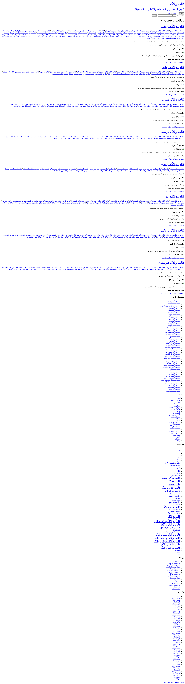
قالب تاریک (160, 33)
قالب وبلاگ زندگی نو (173, 326)
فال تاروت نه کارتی (174, 572)
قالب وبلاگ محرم (174, 374)
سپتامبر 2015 (176, 620)
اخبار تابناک (176, 404)
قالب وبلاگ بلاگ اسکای (28, 34)
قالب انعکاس (123, 104)
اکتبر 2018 (177, 602)
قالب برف (36, 31)
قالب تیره (145, 33)
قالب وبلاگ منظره (174, 337)
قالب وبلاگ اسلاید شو (94, 34)
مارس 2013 (176, 660)
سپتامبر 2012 (176, 671)
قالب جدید (137, 33)
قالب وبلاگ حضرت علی (172, 356)
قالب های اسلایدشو (147, 34)
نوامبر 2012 (176, 668)
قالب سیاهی (24, 33)
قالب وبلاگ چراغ (89, 170)
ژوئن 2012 (177, 677)
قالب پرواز (74, 201)
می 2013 (177, 657)
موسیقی (177, 439)
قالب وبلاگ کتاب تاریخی (172, 347)
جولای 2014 (176, 640)
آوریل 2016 (176, 611)
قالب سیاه (32, 33)
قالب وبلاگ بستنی (174, 339)
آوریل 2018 (176, 605)
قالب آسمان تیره (122, 267)
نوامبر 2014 (176, 635)
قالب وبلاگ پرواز (173, 196)
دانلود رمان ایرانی (174, 415)
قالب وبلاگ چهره (89, 138)
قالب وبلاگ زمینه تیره (24, 203)
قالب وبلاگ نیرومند (174, 312)
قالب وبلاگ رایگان (95, 36)
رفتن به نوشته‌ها (173, 13)
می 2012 (177, 679)
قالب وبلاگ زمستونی (26, 36)
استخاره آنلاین (176, 589)
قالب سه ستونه (42, 33)
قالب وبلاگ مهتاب (172, 99)
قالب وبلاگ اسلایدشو (66, 34)
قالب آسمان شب (122, 235)
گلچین (178, 437)
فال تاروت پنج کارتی (173, 568)
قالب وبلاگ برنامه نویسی (172, 332)
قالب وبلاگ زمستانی (54, 36)
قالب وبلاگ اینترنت (174, 325)
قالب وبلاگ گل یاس (174, 323)
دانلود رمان (176, 413)
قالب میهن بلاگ (144, 31)
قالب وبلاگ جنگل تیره (39, 203)
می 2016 (177, 609)
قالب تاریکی (152, 33)
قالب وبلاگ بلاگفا (15, 34)
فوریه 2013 (176, 662)
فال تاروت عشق (175, 578)
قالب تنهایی (72, 72)
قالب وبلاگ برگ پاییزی (173, 345)
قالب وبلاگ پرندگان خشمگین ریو (170, 306)
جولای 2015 (176, 622)
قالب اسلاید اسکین (175, 473)
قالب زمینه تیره (7, 201)
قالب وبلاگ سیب (175, 336)
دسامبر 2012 (176, 666)
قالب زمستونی (52, 33)
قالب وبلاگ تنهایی (173, 67)
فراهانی (178, 468)
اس (179, 450)
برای (179, 453)
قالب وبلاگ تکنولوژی (173, 321)
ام (179, 452)
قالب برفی (28, 31)
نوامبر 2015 (176, 616)
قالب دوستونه (34, 72)
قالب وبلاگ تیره (131, 36)
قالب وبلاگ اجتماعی (173, 301)
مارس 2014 (176, 646)
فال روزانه (177, 581)
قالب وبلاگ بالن (135, 203)
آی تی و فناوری (175, 400)
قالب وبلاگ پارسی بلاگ (130, 74)
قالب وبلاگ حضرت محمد (172, 359)
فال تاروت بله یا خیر (174, 576)
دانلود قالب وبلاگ (126, 31)
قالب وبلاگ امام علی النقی (171, 381)
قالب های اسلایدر (159, 34)
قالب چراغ (53, 169)
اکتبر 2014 (177, 637)
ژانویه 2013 (176, 664)
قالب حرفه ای (110, 33)
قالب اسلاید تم (85, 31)
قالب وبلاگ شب (60, 106)
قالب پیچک (177, 550)
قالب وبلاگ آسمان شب (147, 237)
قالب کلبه (181, 269)
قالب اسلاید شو (74, 31)
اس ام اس (177, 406)
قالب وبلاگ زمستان (82, 36)
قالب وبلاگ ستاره (62, 237)
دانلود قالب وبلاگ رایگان (112, 31)
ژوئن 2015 (177, 624)
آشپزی (178, 398)
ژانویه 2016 (176, 613)
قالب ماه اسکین (176, 504)
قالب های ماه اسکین (175, 511)
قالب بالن (125, 201)
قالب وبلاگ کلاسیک (174, 303)
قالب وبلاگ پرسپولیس (173, 334)
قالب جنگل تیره (37, 201)
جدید (179, 457)
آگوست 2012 (176, 673)
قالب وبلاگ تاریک (155, 36)
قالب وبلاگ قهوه (175, 341)
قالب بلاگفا (165, 31)
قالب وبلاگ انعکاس (144, 106)
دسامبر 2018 (176, 598)
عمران (178, 418)
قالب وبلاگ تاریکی (172, 26)
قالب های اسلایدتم (172, 34)
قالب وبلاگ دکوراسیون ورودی (170, 380)
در (179, 467)
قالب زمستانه (82, 33)
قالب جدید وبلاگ (128, 33)
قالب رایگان (101, 33)
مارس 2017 (176, 607)
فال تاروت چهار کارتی (173, 567)
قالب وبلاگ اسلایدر (80, 34)
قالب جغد (119, 33)
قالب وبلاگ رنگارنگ (174, 315)
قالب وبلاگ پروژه (174, 385)
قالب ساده (25, 72)
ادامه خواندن (173, 62)
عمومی (178, 420)
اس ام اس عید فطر (174, 407)
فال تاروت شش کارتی (173, 570)
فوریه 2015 (176, 629)
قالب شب (17, 104)
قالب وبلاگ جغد (120, 36)
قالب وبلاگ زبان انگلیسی (172, 354)
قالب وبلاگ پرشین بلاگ (168, 36)
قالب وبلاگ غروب (174, 328)
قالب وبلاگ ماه (49, 106)
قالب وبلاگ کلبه (31, 269)
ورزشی (178, 440)
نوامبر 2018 (176, 600)
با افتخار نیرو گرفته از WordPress (174, 682)
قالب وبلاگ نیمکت (62, 74)
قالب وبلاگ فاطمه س (173, 348)
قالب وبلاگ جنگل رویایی (172, 361)
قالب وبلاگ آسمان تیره (140, 269)
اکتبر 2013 (177, 651)
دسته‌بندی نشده (175, 417)
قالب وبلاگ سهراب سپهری (171, 304)
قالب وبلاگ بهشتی (174, 314)
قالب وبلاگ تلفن (175, 369)
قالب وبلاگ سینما (174, 319)
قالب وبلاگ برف (54, 34)
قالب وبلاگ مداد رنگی (173, 391)
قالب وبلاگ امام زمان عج (172, 358)
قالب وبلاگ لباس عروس (172, 383)
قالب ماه (10, 104)
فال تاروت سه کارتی (173, 565)
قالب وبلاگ (135, 31)
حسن (178, 458)
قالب (102, 31)
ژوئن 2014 (177, 642)
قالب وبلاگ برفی (42, 34)
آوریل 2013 (176, 659)
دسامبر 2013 (176, 648)
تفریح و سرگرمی (175, 409)
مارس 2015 (176, 627)
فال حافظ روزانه (175, 583)
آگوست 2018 (176, 604)
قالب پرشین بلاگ (155, 31)
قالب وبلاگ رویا (175, 350)
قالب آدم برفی (95, 31)
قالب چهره (53, 136)
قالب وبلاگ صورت (77, 138)
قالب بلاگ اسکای (175, 31)
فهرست (181, 13)
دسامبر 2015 (176, 615)
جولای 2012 (176, 675)
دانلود (178, 411)
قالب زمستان (92, 33)
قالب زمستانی (72, 33)
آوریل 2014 (176, 644)
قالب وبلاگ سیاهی (171, 38)
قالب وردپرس (175, 433)
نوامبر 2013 (176, 649)
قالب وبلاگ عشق (174, 389)
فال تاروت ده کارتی (174, 574)
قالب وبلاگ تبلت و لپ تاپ (172, 378)
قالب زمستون (62, 33)
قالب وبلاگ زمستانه (68, 36)
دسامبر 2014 (176, 633)
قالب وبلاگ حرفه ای (107, 36)
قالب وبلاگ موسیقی (173, 317)
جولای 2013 (176, 653)
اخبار (178, 402)
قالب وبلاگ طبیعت (174, 330)
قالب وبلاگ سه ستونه (12, 36)
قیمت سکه (176, 435)
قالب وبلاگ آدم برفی (108, 34)
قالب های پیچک (179, 74)
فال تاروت (177, 579)
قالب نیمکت (7, 72)
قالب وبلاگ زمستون (40, 36)
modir (148, 38)
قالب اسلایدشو (45, 31)
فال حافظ (177, 587)
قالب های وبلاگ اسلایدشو (132, 34)
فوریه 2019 (176, 596)
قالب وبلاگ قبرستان (171, 262)
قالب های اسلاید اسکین (174, 509)
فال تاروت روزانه (174, 585)
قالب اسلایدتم (64, 31)
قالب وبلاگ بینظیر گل (173, 363)
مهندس (178, 552)
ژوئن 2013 (177, 655)
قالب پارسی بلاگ (102, 72)
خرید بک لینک (176, 561)
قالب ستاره (14, 235)
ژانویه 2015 (176, 631)
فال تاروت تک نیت (174, 563)
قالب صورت (18, 136)
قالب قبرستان (6, 267)
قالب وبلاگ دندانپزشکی (173, 352)
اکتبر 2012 (177, 670)
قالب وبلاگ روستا (174, 372)
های (179, 554)
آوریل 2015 (176, 626)
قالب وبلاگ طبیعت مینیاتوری (171, 365)
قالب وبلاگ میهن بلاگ (157, 38)
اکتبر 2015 (177, 618)
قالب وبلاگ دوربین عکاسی (171, 367)
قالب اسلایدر (55, 31)
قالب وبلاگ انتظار (174, 370)
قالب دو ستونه (44, 72)
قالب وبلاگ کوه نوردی (173, 376)
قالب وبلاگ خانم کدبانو (173, 343)
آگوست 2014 (176, 638)
